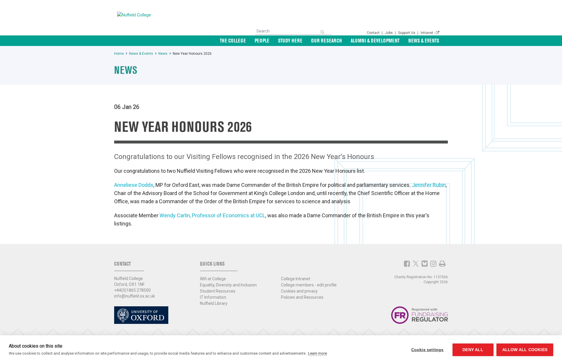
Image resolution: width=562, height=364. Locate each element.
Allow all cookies (524, 350)
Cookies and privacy (299, 291)
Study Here (290, 40)
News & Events (423, 40)
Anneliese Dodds (133, 185)
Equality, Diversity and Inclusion (228, 285)
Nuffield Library (213, 303)
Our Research (326, 40)
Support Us (407, 33)
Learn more (317, 353)
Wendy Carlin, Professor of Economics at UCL (212, 215)
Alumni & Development (375, 40)
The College (233, 40)
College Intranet (295, 278)
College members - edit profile (309, 285)
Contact (374, 33)
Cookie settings (427, 350)
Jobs (389, 33)
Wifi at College (213, 278)
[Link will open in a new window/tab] (407, 263)
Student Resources (217, 291)
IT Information (213, 297)
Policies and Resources (302, 297)
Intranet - (428, 33)
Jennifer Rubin (429, 185)
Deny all (472, 350)
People (262, 40)
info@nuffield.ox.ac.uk (134, 296)
